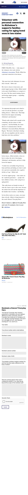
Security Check (6, 398)
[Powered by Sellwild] (24, 305)
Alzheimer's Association (8, 72)
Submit (5, 407)
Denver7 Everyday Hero (7, 13)
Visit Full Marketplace (21, 217)
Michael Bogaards (8, 63)
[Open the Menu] (2, 2)
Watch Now (23, 2)
